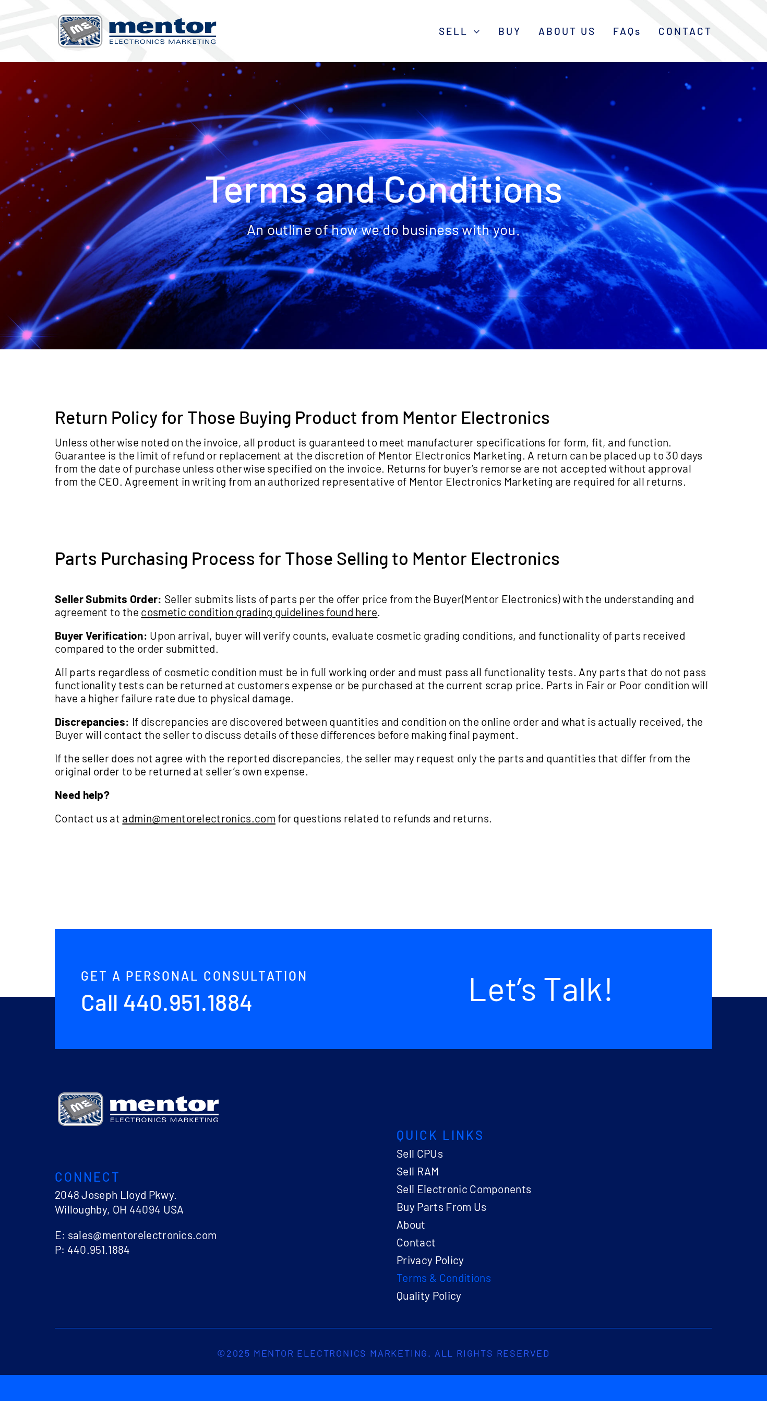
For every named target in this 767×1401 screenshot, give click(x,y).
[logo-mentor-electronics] (137, 15)
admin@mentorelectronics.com (198, 818)
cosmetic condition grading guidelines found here (259, 611)
